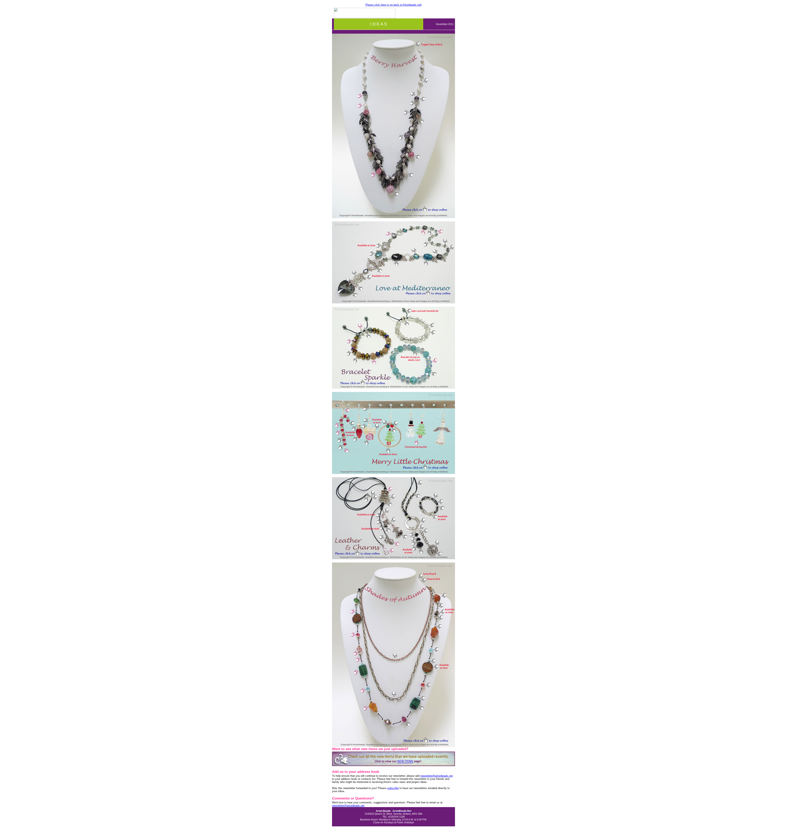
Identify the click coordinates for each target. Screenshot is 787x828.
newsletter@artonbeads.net (436, 775)
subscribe (393, 788)
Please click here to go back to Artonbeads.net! (393, 4)
